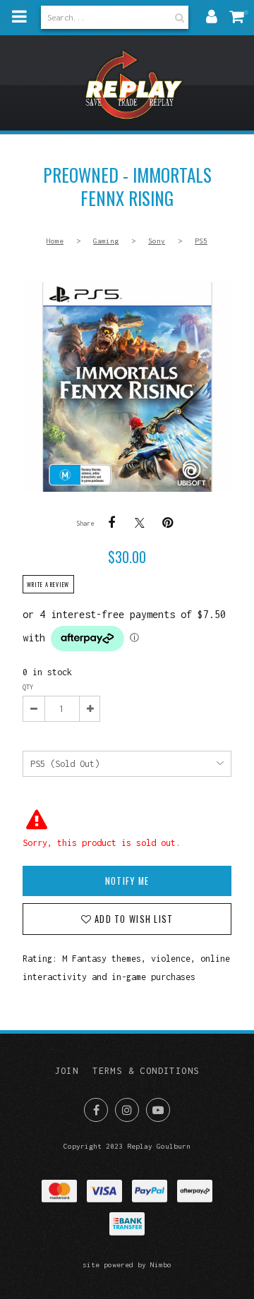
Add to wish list (132, 919)
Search (177, 17)
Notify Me (127, 881)
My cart (240, 16)
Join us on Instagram (127, 1110)
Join (67, 1070)
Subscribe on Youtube (158, 1110)
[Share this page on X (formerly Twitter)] (139, 522)
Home (55, 240)
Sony (156, 240)
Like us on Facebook (96, 1110)
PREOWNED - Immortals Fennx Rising (127, 387)
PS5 (201, 240)
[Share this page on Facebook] (111, 522)
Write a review (48, 584)
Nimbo (160, 1264)
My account (212, 16)
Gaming (106, 240)
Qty (28, 687)
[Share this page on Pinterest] (168, 522)
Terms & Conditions (145, 1070)
